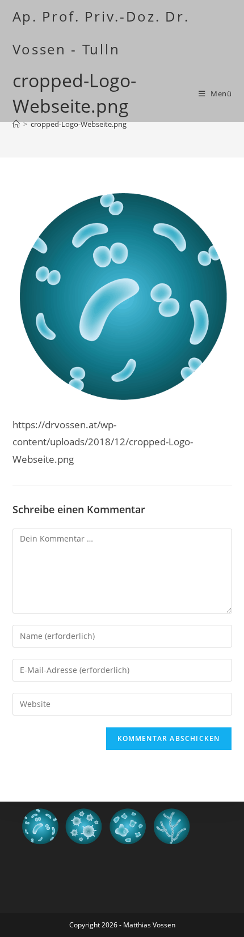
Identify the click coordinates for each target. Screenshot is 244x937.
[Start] (16, 124)
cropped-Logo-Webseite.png (79, 124)
